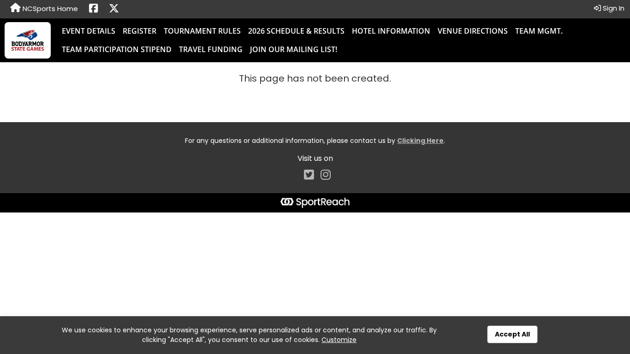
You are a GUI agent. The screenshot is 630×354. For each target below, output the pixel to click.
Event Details (88, 31)
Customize (339, 339)
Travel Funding (211, 49)
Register (139, 31)
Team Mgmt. (539, 31)
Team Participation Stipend (117, 49)
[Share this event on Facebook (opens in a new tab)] (93, 9)
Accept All (512, 334)
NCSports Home (49, 8)
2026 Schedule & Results (296, 31)
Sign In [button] (612, 8)
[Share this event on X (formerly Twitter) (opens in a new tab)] (114, 9)
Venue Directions (473, 31)
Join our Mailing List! (293, 49)
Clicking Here (420, 140)
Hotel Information (391, 31)
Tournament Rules (202, 31)
